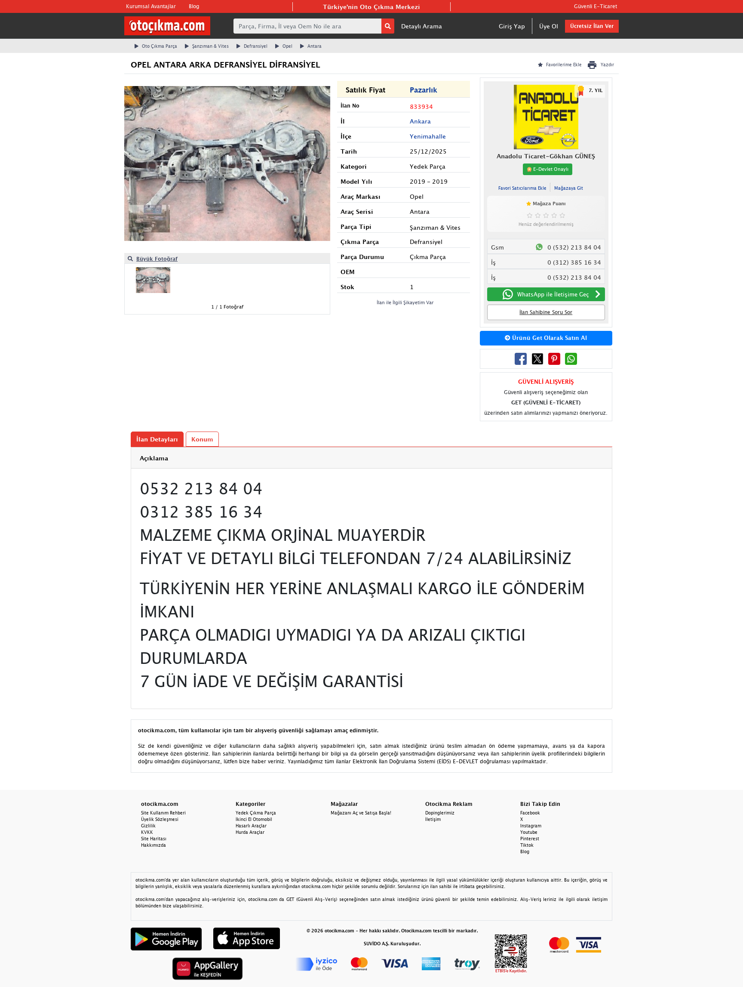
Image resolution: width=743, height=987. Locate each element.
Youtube (528, 832)
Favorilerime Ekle (564, 64)
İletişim (433, 819)
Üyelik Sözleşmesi (159, 819)
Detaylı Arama (421, 26)
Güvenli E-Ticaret (595, 6)
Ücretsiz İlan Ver (592, 26)
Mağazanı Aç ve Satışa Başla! (361, 812)
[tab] (371, 458)
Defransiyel (255, 46)
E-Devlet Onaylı (550, 169)
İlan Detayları (157, 439)
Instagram (530, 825)
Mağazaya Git (568, 188)
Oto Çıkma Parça (159, 46)
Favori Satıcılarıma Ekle (522, 188)
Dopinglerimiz (439, 812)
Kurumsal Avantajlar (151, 6)
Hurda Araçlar (250, 832)
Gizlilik (148, 825)
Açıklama (154, 458)
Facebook (530, 812)
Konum (202, 439)
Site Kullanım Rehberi (163, 812)
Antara (314, 46)
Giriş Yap (512, 26)
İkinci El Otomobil (254, 819)
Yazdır (607, 64)
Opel (287, 46)
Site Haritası (153, 838)
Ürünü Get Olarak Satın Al (548, 337)
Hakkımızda (153, 845)
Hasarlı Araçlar (251, 825)
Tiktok (527, 845)
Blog (194, 6)
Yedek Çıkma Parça (256, 812)
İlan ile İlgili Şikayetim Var (405, 302)
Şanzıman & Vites (210, 46)
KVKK (147, 832)
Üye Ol (548, 26)
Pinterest (529, 838)
